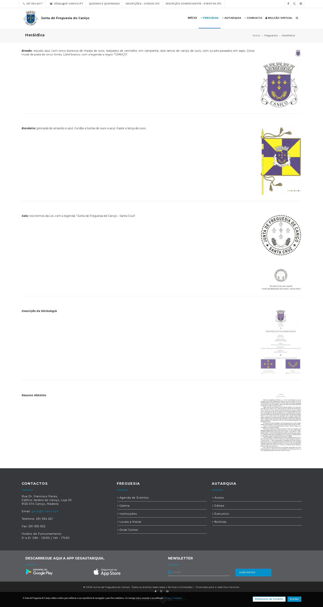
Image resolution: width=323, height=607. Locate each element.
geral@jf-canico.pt (68, 3)
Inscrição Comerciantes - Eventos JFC (194, 3)
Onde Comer (128, 530)
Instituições (128, 513)
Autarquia (232, 17)
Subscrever (247, 572)
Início (256, 35)
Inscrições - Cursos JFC (142, 3)
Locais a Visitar (130, 521)
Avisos (218, 497)
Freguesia (210, 17)
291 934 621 (33, 3)
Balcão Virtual (280, 17)
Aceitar (294, 599)
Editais (218, 505)
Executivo (221, 513)
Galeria (124, 505)
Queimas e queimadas (104, 3)
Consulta (254, 17)
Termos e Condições (180, 587)
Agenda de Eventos (134, 497)
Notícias (219, 521)
